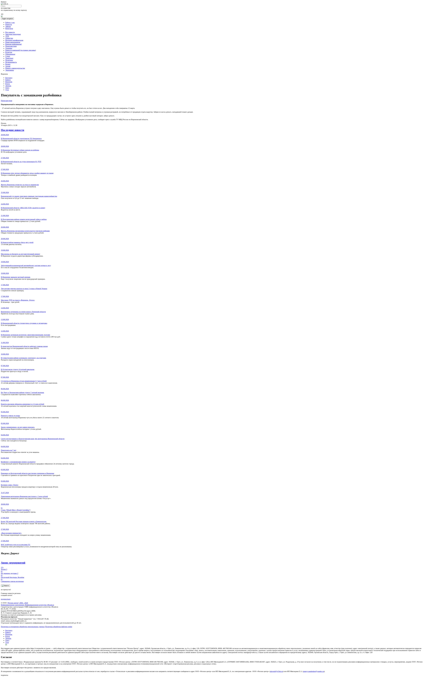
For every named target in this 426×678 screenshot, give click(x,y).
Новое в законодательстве (15, 68)
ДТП (7, 36)
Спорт (7, 56)
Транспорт (9, 58)
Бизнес (8, 64)
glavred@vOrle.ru (276, 671)
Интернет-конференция (14, 40)
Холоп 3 (4, 568)
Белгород (8, 78)
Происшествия (11, 46)
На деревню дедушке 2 (9, 572)
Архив (7, 66)
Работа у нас (10, 22)
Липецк (8, 86)
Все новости (10, 32)
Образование (10, 54)
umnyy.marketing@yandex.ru (313, 671)
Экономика (9, 70)
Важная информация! (13, 44)
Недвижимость (11, 62)
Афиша (8, 26)
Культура (8, 52)
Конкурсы (9, 28)
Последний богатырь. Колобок (12, 576)
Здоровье (8, 48)
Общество (9, 38)
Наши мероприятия (12, 42)
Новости (8, 24)
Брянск (8, 80)
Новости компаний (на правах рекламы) (20, 50)
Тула (7, 90)
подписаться (5, 599)
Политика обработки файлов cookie (58, 627)
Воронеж (8, 82)
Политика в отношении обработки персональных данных (23, 627)
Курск (7, 84)
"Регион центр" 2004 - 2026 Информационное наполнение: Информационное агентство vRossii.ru (27, 604)
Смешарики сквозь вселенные (12, 580)
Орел (7, 88)
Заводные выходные (13, 34)
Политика (9, 60)
